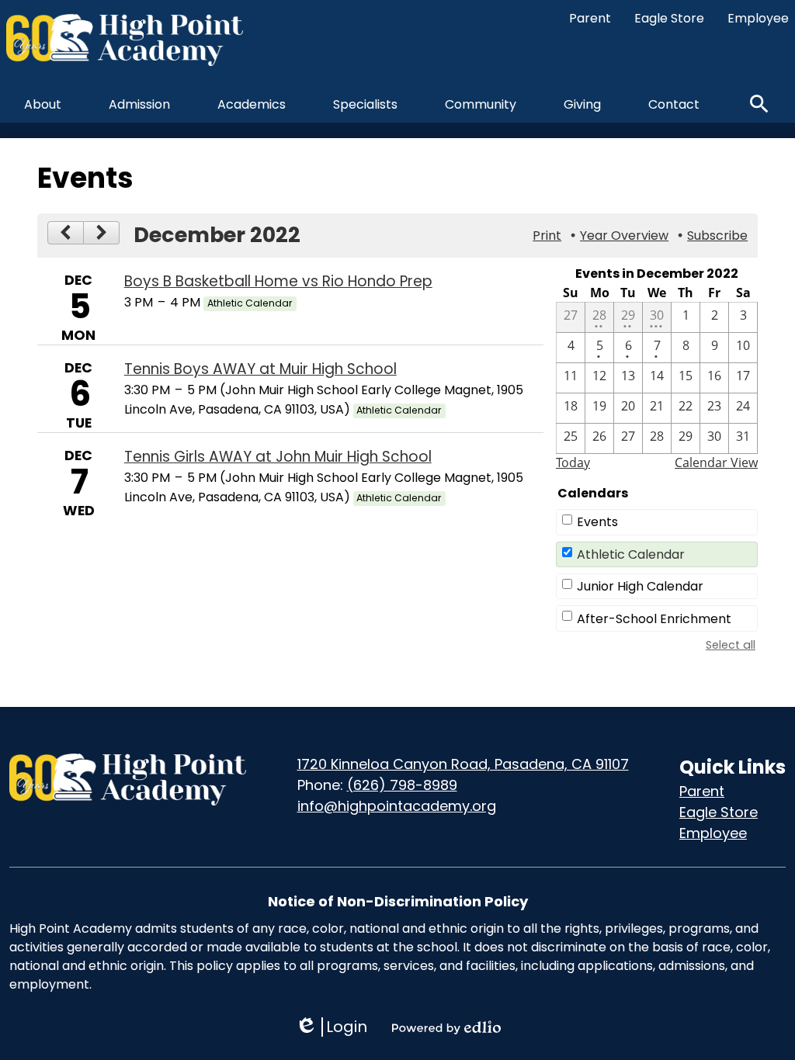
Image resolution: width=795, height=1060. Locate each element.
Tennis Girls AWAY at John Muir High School (278, 456)
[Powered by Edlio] (446, 1027)
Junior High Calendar (640, 586)
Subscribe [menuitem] (717, 235)
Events (597, 522)
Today (573, 462)
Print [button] (547, 235)
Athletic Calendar (631, 554)
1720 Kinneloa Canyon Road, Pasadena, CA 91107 (463, 764)
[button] (43, 104)
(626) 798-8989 (402, 785)
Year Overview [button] (624, 235)
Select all (730, 645)
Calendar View (716, 462)
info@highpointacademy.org (396, 806)
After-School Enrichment (654, 619)
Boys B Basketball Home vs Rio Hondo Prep (278, 281)
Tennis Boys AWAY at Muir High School (260, 369)
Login (331, 1027)
